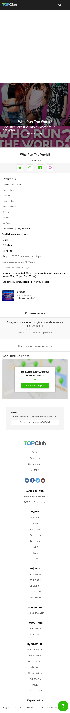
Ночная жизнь (23, 295)
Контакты (35, 470)
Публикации (35, 644)
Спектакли (35, 591)
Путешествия (35, 690)
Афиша (35, 568)
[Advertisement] (35, 46)
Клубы (35, 523)
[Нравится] (50, 167)
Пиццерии (35, 535)
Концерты (35, 580)
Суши (35, 558)
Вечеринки (35, 574)
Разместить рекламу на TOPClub (35, 422)
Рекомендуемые (35, 613)
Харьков (19, 707)
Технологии (35, 679)
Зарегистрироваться (42, 332)
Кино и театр (35, 661)
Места (35, 512)
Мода (35, 684)
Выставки (35, 585)
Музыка (35, 667)
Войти (21, 332)
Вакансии (35, 458)
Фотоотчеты (35, 622)
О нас (35, 452)
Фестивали (35, 597)
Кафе (35, 547)
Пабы (35, 552)
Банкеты (35, 541)
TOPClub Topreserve (35, 502)
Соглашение (35, 464)
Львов (49, 707)
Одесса (7, 707)
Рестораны (35, 517)
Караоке (35, 529)
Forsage (38, 133)
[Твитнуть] (20, 167)
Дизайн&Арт (35, 673)
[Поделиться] (30, 167)
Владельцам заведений (35, 496)
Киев (30, 707)
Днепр (39, 707)
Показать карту (35, 385)
